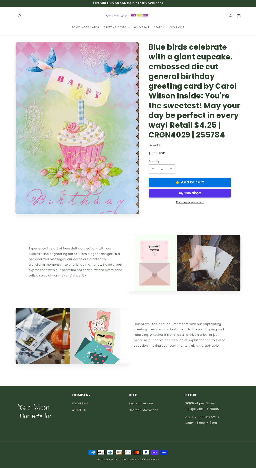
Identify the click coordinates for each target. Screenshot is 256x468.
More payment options (190, 202)
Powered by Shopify (148, 459)
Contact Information (143, 410)
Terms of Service (141, 403)
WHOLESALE (80, 403)
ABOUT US (79, 410)
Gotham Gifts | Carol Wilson (121, 459)
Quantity (154, 161)
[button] (20, 16)
